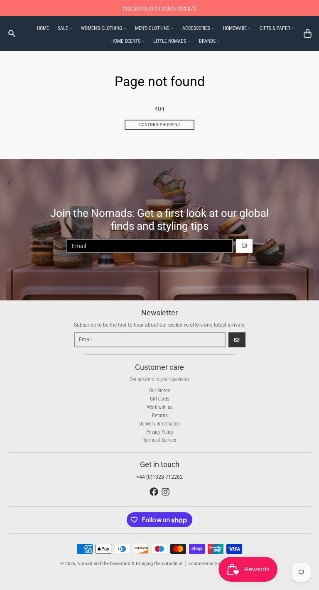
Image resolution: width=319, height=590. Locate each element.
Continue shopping (159, 125)
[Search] (11, 33)
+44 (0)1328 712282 (159, 477)
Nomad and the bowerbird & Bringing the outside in (129, 563)
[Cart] (307, 33)
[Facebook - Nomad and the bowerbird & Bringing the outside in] (154, 491)
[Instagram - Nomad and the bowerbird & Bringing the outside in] (165, 491)
